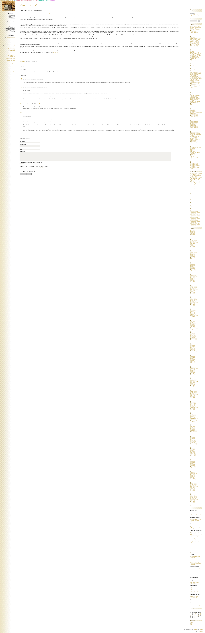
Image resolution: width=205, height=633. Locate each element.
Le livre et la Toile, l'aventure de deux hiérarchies (9, 40)
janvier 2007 (193, 482)
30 (194, 617)
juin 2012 (193, 410)
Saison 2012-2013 (194, 116)
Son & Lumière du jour (195, 144)
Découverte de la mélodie (196, 50)
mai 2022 (193, 280)
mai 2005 (193, 503)
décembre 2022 (194, 273)
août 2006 (193, 487)
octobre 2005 (193, 498)
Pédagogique (193, 109)
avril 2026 (193, 234)
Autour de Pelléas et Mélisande (195, 87)
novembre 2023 (194, 260)
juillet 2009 (193, 449)
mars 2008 (193, 466)
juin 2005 (193, 502)
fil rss (192, 622)
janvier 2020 (193, 311)
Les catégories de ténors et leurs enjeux (196, 539)
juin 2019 (193, 318)
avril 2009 (193, 452)
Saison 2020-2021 (194, 125)
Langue (54, 13)
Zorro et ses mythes (195, 41)
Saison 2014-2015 (194, 118)
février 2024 (193, 258)
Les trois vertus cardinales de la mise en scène (10, 48)
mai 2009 (193, 451)
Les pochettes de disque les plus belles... (196, 190)
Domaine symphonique (195, 133)
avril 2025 (193, 247)
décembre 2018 (194, 325)
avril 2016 (193, 360)
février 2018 (193, 336)
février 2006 (193, 494)
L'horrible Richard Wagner (196, 73)
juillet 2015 (193, 370)
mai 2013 (193, 398)
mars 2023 (193, 269)
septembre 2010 (194, 433)
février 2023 (193, 270)
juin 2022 (193, 279)
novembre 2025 (194, 240)
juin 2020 (193, 305)
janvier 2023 (193, 271)
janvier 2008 (193, 468)
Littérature (193, 37)
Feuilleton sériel (12, 50)
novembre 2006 (194, 484)
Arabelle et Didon (11, 42)
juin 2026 (193, 232)
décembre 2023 (194, 259)
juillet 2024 (193, 254)
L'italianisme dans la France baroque (11, 38)
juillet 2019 (193, 317)
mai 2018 (193, 333)
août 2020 (193, 303)
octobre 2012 (193, 406)
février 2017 (193, 349)
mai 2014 (193, 385)
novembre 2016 (194, 352)
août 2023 (193, 264)
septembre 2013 (194, 394)
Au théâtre (193, 151)
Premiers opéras (194, 56)
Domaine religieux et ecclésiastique (195, 137)
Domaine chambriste (195, 132)
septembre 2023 (194, 263)
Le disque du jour (194, 142)
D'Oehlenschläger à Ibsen (196, 38)
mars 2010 (193, 440)
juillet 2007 (193, 475)
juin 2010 (193, 437)
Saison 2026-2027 (194, 33)
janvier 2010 (193, 442)
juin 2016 (193, 358)
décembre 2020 (194, 299)
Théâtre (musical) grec (195, 101)
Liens (14, 71)
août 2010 (193, 434)
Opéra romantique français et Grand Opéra (196, 79)
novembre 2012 (194, 405)
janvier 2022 (193, 285)
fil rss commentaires (195, 623)
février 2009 (193, 454)
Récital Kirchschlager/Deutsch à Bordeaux (196, 588)
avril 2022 (193, 281)
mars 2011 (193, 427)
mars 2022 (193, 282)
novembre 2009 (194, 444)
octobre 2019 (193, 314)
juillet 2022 (193, 278)
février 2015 (193, 375)
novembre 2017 (194, 339)
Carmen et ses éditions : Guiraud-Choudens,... (196, 196)
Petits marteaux (194, 129)
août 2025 (193, 243)
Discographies (194, 111)
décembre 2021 (194, 286)
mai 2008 (193, 464)
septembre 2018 (194, 328)
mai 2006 (193, 490)
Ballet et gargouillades (195, 139)
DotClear (201, 629)
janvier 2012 (193, 416)
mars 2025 (193, 248)
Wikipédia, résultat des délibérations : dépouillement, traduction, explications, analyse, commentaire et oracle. (196, 604)
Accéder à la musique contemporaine (195, 597)
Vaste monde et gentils (48, 13)
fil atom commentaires (195, 625)
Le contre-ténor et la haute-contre (195, 533)
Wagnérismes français (195, 85)
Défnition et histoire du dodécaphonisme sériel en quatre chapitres (196, 549)
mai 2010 (193, 438)
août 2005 (193, 500)
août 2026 (193, 230)
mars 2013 (193, 401)
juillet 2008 (193, 462)
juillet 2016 (193, 357)
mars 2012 (193, 414)
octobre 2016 (193, 353)
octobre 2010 (193, 432)
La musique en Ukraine (195, 26)
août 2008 (193, 461)
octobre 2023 (193, 262)
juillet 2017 (193, 344)
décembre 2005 (194, 496)
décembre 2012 (194, 404)
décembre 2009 (194, 443)
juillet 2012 (193, 409)
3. (21, 103)
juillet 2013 (193, 396)
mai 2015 (193, 372)
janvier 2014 (193, 390)
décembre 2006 (194, 483)
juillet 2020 (193, 304)
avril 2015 (193, 373)
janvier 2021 (193, 298)
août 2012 (193, 408)
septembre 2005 (194, 499)
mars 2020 (193, 309)
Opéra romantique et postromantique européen (196, 77)
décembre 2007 (194, 469)
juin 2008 (193, 463)
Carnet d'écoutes (194, 141)
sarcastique (55, 52)
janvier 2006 (193, 495)
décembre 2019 (194, 312)
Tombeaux (198, 210)
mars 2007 (193, 479)
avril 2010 (193, 439)
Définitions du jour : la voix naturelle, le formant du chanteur (196, 544)
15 (192, 615)
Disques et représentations (196, 112)
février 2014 (193, 388)
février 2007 (193, 480)
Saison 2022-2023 (194, 127)
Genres (192, 105)
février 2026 (193, 236)
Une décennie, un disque (196, 27)
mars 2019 (193, 322)
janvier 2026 (193, 238)
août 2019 (193, 316)
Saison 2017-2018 (194, 122)
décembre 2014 (194, 378)
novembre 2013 (194, 392)
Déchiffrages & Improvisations (194, 31)
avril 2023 (193, 268)
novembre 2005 (194, 497)
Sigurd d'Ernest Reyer (195, 82)
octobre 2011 (193, 419)
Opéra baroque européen (196, 59)
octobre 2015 (193, 367)
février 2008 (193, 467)
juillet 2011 (193, 422)
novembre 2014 (194, 379)
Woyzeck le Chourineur (10, 43)
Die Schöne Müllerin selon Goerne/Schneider (196, 591)
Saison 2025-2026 (194, 32)
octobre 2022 (193, 275)
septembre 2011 (194, 420)
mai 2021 (193, 293)
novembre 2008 (194, 457)
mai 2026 (193, 233)
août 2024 (193, 253)
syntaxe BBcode (39, 167)
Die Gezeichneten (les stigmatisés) (195, 92)
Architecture (193, 149)
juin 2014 (193, 384)
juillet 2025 (193, 244)
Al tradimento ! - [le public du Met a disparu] (196, 574)
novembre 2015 (194, 366)
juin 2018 (193, 332)
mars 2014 (193, 387)
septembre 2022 (194, 276)
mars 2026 (193, 235)
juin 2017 (193, 345)
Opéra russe (193, 94)
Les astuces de (11, 60)
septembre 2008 (194, 460)
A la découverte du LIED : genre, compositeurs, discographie (196, 527)
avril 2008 (193, 465)
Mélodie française (194, 49)
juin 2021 (193, 292)
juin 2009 (193, 450)
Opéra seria (193, 60)
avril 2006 (193, 491)
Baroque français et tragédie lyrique (195, 58)
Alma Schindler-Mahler (195, 46)
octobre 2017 (193, 340)
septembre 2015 (194, 368)
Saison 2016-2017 (194, 121)
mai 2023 (193, 267)
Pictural (192, 150)
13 (200, 614)
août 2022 (193, 277)
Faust (192, 51)
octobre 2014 (193, 380)
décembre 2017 (194, 338)
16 (194, 615)
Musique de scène (194, 102)
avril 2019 (193, 321)
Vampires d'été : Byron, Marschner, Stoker (195, 40)
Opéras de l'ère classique (196, 61)
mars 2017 (193, 348)
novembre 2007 (194, 471)
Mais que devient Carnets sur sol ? (196, 174)
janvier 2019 (193, 324)
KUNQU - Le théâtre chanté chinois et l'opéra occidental (196, 563)
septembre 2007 (194, 473)
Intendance (193, 34)
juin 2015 (193, 371)
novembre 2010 (194, 431)
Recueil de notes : (11, 56)
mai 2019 (193, 320)
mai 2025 (193, 246)
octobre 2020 (193, 301)
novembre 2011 (194, 418)
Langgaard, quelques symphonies (195, 583)
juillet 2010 (193, 436)
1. (21, 78)
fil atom (192, 624)
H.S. (192, 159)
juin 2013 (193, 397)
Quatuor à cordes (194, 131)
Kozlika (195, 629)
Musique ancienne (194, 163)
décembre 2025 (194, 239)
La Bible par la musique (195, 29)
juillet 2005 (193, 501)
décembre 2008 (194, 456)
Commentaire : (22, 151)
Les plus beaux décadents (196, 88)
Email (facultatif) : (23, 144)
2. (21, 86)
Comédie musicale (194, 97)
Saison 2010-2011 (194, 114)
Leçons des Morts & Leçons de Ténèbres (11, 41)
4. (21, 112)
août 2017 (193, 343)
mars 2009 (193, 453)
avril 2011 (193, 426)
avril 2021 (193, 294)
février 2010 (193, 441)
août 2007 (193, 474)
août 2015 (193, 369)
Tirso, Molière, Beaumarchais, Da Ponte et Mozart (196, 66)
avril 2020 (193, 308)
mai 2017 (193, 346)
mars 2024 (193, 257)
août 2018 (193, 329)
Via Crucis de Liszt (195, 52)
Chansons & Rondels (195, 98)
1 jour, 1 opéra (194, 28)
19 (198, 615)
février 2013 (193, 402)
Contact (13, 69)
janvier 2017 (193, 350)
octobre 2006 (193, 485)
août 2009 (193, 448)
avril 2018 (193, 334)
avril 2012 (193, 413)
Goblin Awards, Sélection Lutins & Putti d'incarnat (196, 54)
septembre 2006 (194, 486)
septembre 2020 (194, 302)
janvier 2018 (193, 337)
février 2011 (193, 428)
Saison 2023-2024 (194, 128)
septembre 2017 (194, 341)
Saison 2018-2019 (194, 123)
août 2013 (193, 395)
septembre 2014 (194, 381)
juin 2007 (193, 476)
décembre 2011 (194, 417)
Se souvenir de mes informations (28, 171)
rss (62, 13)
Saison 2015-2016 (194, 120)
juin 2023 (193, 266)
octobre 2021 (193, 288)
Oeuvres (193, 104)
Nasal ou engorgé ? (11, 44)
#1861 (58, 13)
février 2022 (193, 283)
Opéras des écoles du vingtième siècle (195, 96)
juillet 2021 (193, 291)
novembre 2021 (194, 287)
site (46, 103)
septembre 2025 (194, 242)
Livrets (192, 106)
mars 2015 (193, 374)
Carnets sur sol (28, 5)
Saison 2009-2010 (194, 113)
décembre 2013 (194, 391)
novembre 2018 (194, 326)
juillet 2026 (193, 231)
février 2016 (193, 362)
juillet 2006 (193, 488)
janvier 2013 (193, 403)
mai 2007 (193, 477)
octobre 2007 (193, 472)
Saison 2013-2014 (194, 117)
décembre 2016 (194, 351)
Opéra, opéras (194, 138)
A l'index (192, 162)
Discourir (193, 148)
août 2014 (193, 382)
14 (190, 615)
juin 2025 (193, 245)
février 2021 (193, 297)
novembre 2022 (194, 274)
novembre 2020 (194, 300)
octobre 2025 (193, 241)
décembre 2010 (194, 430)
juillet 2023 (193, 265)
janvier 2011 (193, 429)
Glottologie (193, 110)
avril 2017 (193, 347)
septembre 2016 (194, 355)
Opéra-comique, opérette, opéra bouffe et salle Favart (196, 541)
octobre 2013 (193, 393)
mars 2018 (193, 335)
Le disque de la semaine (196, 143)
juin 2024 (193, 255)
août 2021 (193, 290)
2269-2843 (200, 631)
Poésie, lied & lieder (195, 43)
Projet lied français (194, 47)
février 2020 (193, 310)
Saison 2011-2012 (194, 115)
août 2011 (193, 421)
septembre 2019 (194, 315)
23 (194, 616)
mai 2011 (193, 425)
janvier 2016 (193, 363)
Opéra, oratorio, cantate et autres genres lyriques (196, 535)
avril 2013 (193, 399)
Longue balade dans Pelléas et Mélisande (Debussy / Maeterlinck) (196, 513)
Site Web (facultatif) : (24, 148)
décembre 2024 (194, 252)
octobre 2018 (193, 327)
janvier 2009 (193, 455)
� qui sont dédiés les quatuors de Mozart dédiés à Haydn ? (31, 162)
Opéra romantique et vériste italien (195, 75)
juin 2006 (193, 489)
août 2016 (193, 356)
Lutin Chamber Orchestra (196, 146)
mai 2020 (193, 306)
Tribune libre (12, 67)
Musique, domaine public (10, 58)
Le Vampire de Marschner (196, 72)
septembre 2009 (194, 447)
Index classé (22, 61)
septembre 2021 (194, 289)
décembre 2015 (194, 364)
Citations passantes (195, 42)
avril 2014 (193, 386)
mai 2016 (193, 359)
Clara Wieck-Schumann (196, 45)
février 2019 (193, 323)
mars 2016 (193, 361)
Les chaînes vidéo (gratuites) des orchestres (196, 15)
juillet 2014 (193, 383)
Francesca (41, 103)
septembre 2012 (194, 407)
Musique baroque (194, 164)
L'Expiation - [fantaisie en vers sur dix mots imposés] (196, 571)
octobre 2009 (193, 445)
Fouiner (192, 19)
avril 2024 (193, 256)
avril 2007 (193, 478)
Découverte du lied (195, 44)
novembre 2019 (194, 313)
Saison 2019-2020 (194, 124)
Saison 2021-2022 (194, 126)
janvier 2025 (193, 251)
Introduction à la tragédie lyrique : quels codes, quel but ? (196, 520)
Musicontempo (194, 140)
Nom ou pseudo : (23, 141)
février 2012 (193, 415)
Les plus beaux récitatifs (196, 55)
